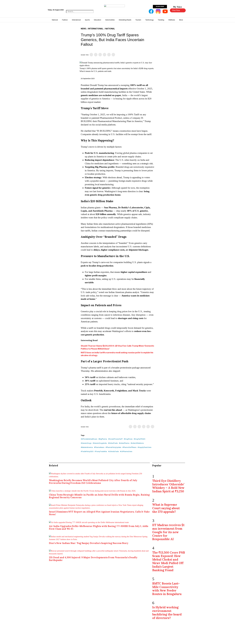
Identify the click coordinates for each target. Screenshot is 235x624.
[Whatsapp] (104, 54)
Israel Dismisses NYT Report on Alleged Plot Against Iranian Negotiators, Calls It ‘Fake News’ (99, 513)
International (95, 29)
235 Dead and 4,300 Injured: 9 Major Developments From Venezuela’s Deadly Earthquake (93, 559)
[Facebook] (91, 54)
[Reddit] (109, 54)
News (83, 29)
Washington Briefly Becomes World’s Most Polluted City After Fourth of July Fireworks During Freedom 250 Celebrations (93, 481)
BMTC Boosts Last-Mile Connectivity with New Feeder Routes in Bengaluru (167, 589)
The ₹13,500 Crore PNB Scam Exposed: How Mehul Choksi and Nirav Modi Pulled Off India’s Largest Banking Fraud (168, 561)
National (110, 29)
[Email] (113, 54)
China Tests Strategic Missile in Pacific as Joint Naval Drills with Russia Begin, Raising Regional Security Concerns (99, 496)
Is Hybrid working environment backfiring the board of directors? (167, 612)
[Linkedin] (100, 54)
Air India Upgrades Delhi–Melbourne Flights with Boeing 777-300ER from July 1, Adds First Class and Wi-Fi (98, 527)
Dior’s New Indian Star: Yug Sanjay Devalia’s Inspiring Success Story (88, 543)
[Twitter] (95, 54)
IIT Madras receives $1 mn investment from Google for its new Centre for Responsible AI (168, 532)
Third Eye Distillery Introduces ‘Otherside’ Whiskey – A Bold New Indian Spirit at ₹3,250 (168, 486)
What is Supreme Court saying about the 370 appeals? (166, 508)
